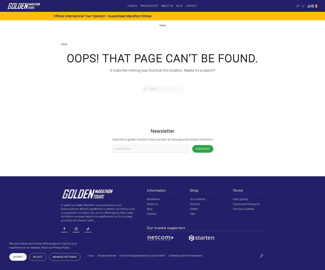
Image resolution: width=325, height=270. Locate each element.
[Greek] (313, 5)
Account (195, 204)
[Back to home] (24, 6)
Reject (38, 256)
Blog (149, 209)
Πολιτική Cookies (243, 209)
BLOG (179, 5)
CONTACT (191, 5)
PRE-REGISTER (149, 5)
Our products (197, 199)
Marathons (153, 199)
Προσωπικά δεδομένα (246, 204)
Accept (18, 256)
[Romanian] (316, 5)
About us (152, 204)
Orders (194, 209)
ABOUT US (167, 5)
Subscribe (203, 148)
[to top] (261, 255)
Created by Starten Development (185, 255)
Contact (151, 213)
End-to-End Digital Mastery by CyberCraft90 (142, 255)
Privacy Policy (61, 247)
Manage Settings (65, 256)
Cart (192, 213)
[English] (309, 5)
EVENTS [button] (132, 5)
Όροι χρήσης (240, 199)
